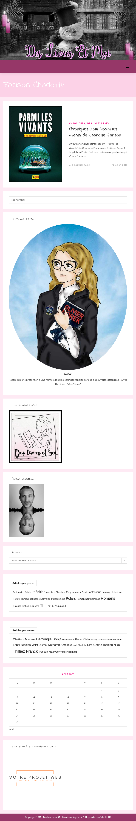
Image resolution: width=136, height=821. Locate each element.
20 (68, 709)
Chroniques (77, 123)
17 (17, 709)
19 (51, 709)
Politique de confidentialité (97, 817)
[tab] (23, 583)
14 (85, 703)
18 (34, 709)
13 (68, 703)
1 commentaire (81, 165)
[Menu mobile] (127, 66)
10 (17, 703)
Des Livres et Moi (24, 66)
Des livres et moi (98, 123)
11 (34, 703)
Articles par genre (23, 583)
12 (51, 703)
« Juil (11, 729)
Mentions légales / (72, 817)
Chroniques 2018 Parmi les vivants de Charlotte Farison (95, 132)
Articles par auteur (23, 630)
